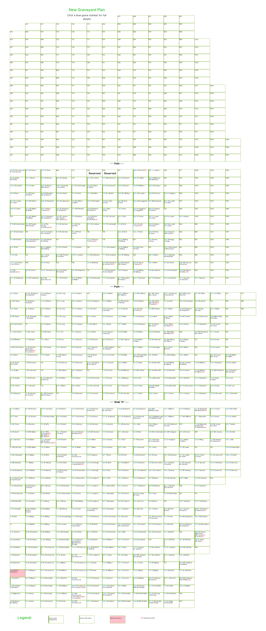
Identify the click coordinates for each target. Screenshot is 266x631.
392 (150, 439)
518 (196, 363)
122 (42, 309)
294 (119, 563)
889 (150, 262)
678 (57, 232)
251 (103, 578)
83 (27, 293)
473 (180, 447)
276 (104, 386)
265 (103, 470)
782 (104, 216)
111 (42, 393)
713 (73, 224)
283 (103, 332)
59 (26, 478)
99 (42, 486)
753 (88, 178)
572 (11, 270)
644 (42, 232)
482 (180, 378)
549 (212, 316)
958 (181, 270)
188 (73, 432)
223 (88, 478)
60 (26, 470)
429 (165, 470)
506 (196, 455)
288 (104, 293)
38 (11, 324)
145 (58, 447)
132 (57, 547)
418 (165, 555)
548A (227, 463)
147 (58, 432)
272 (103, 416)
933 (165, 193)
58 (27, 486)
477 (180, 416)
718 (73, 186)
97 (42, 501)
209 (88, 586)
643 (42, 239)
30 (11, 386)
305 (119, 478)
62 (27, 455)
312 (119, 424)
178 (73, 509)
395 (150, 416)
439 (165, 393)
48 (26, 563)
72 (26, 378)
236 (88, 378)
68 (26, 409)
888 (150, 270)
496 (196, 532)
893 (150, 232)
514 (196, 393)
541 (211, 378)
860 (135, 216)
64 (26, 439)
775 (103, 270)
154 (57, 378)
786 (104, 186)
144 (58, 455)
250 (103, 586)
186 (73, 447)
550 (212, 309)
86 (42, 586)
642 (42, 247)
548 (211, 324)
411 (150, 293)
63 (26, 447)
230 (88, 424)
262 (103, 493)
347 (135, 470)
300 (119, 516)
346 (134, 478)
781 (104, 224)
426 (165, 493)
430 (165, 463)
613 (27, 209)
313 (119, 416)
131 (57, 555)
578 (11, 224)
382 (150, 516)
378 (150, 547)
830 (119, 178)
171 (73, 563)
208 (88, 593)
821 (119, 247)
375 (150, 570)
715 (73, 209)
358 (134, 386)
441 (165, 378)
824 (119, 224)
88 (42, 570)
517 (196, 370)
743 (88, 255)
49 (26, 555)
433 (165, 439)
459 (180, 555)
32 (11, 370)
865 (135, 178)
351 (134, 439)
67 (27, 416)
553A (227, 416)
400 (150, 378)
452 (165, 293)
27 (11, 409)
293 (119, 570)
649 (42, 193)
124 (42, 293)
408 (150, 316)
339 (134, 532)
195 (73, 378)
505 (196, 463)
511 (196, 416)
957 (180, 278)
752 (88, 186)
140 (57, 486)
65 (26, 432)
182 (73, 478)
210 (88, 578)
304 (119, 486)
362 (135, 355)
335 (135, 563)
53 (27, 524)
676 (57, 247)
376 (150, 563)
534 (212, 432)
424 (165, 509)
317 (119, 386)
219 (88, 509)
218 (88, 516)
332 (135, 586)
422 (165, 524)
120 (42, 324)
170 (73, 570)
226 (88, 455)
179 (73, 501)
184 (73, 463)
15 (11, 493)
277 (103, 378)
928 (165, 232)
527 (196, 293)
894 (150, 224)
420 (165, 540)
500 (196, 501)
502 (196, 486)
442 (165, 370)
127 (57, 586)
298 (119, 532)
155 (57, 370)
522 (196, 332)
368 (135, 309)
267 (103, 455)
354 (134, 416)
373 (150, 586)
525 (196, 309)
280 (103, 355)
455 (181, 586)
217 (88, 524)
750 (88, 201)
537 (212, 409)
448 (165, 324)
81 (27, 309)
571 (11, 278)
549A (227, 455)
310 (119, 439)
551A (227, 439)
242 (88, 332)
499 (196, 509)
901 (150, 170)
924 (165, 262)
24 (11, 432)
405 (150, 339)
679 (57, 224)
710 (73, 247)
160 (57, 332)
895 (150, 216)
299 (119, 524)
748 (88, 216)
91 (42, 547)
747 (88, 224)
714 (73, 216)
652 (42, 170)
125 (57, 601)
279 (104, 363)
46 (26, 578)
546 (211, 339)
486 (180, 347)
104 (42, 447)
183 (73, 470)
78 (26, 332)
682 (58, 201)
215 (88, 540)
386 (150, 486)
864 (134, 186)
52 (27, 532)
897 (150, 201)
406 (150, 332)
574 (11, 255)
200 (73, 339)
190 (73, 416)
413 (165, 593)
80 (26, 316)
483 (180, 370)
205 (73, 301)
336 (135, 555)
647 (42, 209)
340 (134, 524)
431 (165, 455)
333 (135, 578)
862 (135, 201)
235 (88, 386)
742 (88, 262)
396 (150, 409)
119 (42, 332)
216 (88, 532)
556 (227, 378)
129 (57, 570)
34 (11, 355)
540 (212, 386)
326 (119, 316)
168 (73, 586)
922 (165, 278)
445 (165, 347)
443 (165, 363)
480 (180, 393)
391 (150, 447)
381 (150, 524)
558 (227, 363)
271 (103, 424)
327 (119, 309)
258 (103, 524)
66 (26, 424)
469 (181, 478)
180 (73, 493)
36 (11, 339)
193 (73, 393)
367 (134, 316)
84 (42, 601)
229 (88, 432)
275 (104, 393)
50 (27, 547)
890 (150, 255)
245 (88, 309)
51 (26, 540)
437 (165, 409)
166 (73, 601)
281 (103, 347)
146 (57, 439)
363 (135, 347)
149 (58, 416)
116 (42, 355)
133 (57, 540)
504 (196, 470)
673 (58, 270)
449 (165, 316)
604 (27, 278)
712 (73, 232)
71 (27, 386)
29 (11, 393)
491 (180, 309)
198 (73, 355)
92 (42, 540)
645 (42, 224)
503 (196, 478)
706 (73, 278)
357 (134, 393)
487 (180, 339)
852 (135, 278)
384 (150, 501)
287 (103, 301)
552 (212, 293)
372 (150, 593)
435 (165, 424)
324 (119, 332)
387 (150, 478)
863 (135, 193)
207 (88, 601)
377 (150, 555)
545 (211, 347)
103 (42, 455)
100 (42, 478)
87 (42, 578)
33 (11, 363)
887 (150, 278)
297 (119, 540)
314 (119, 409)
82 (26, 301)
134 (57, 532)
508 (196, 439)
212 (88, 563)
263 (103, 486)
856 (134, 247)
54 (26, 516)
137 (57, 509)
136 (57, 516)
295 (119, 555)
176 (73, 524)
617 (27, 178)
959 (181, 262)
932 (165, 201)
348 (134, 463)
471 (180, 463)
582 (11, 193)
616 (27, 186)
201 (73, 332)
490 (180, 316)
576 (11, 239)
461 (180, 540)
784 (104, 201)
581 (11, 201)
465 (180, 509)
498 (196, 516)
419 (165, 547)
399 (150, 386)
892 (150, 239)
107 (42, 424)
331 (134, 593)
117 (42, 347)
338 (134, 540)
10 (11, 532)
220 (88, 501)
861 (135, 209)
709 (73, 255)
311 (119, 432)
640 (42, 262)
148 (57, 424)
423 (165, 516)
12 (11, 516)
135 (57, 524)
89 (42, 563)
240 (88, 347)
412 (165, 601)
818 (119, 270)
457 (180, 570)
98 (42, 493)
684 (58, 186)
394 (150, 424)
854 (135, 262)
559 (227, 355)
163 (58, 309)
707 (73, 270)
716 (73, 201)
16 (11, 486)
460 (181, 547)
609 (27, 239)
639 (42, 270)
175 (73, 532)
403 (150, 355)
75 (26, 355)
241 (88, 339)
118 (42, 339)
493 (181, 293)
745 (88, 239)
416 (165, 570)
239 (88, 355)
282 (104, 339)
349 (134, 455)
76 (26, 347)
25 (11, 424)
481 (181, 386)
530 (211, 463)
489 (180, 324)
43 (26, 601)
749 (88, 209)
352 (134, 432)
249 (104, 593)
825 (119, 216)
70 (26, 393)
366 (134, 324)
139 (57, 493)
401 (150, 370)
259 (103, 516)
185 (73, 455)
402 (150, 363)
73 (26, 370)
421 (165, 532)
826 (119, 209)
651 (42, 178)
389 (150, 463)
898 (150, 193)
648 (42, 201)
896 (150, 209)
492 (181, 301)
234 (88, 393)
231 (88, 416)
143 (57, 463)
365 (134, 332)
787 (103, 178)
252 (103, 570)
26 (11, 416)
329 (119, 293)
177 (73, 516)
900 (150, 178)
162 (58, 316)
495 (196, 540)
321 (119, 355)
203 (73, 316)
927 (165, 239)
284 (103, 324)
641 (42, 255)
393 (150, 432)
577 (11, 232)
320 (119, 363)
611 (27, 224)
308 (119, 455)
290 (119, 593)
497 (196, 524)
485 (180, 355)
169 (73, 578)
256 (103, 540)
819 (119, 262)
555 (227, 386)
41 (11, 301)
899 (150, 186)
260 (103, 509)
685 (58, 178)
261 (103, 501)
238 (88, 363)
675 (58, 255)
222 (88, 486)
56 (26, 501)
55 (27, 509)
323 (119, 339)
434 (165, 432)
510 (196, 424)
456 (181, 578)
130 (57, 563)
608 (27, 247)
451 (165, 301)
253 (103, 563)
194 (73, 386)
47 (26, 570)
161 (58, 324)
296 (119, 547)
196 (73, 370)
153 (58, 386)
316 (119, 393)
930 (165, 216)
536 (211, 416)
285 (103, 316)
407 (150, 324)
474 (181, 439)
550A (227, 447)
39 (11, 316)
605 (27, 270)
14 (11, 501)
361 (134, 363)
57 (26, 493)
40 (11, 309)
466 (180, 501)
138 (58, 501)
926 (165, 247)
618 (27, 170)
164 (58, 301)
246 (88, 301)
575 (11, 247)
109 (42, 409)
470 (180, 470)
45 (26, 586)
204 (73, 309)
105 (42, 439)
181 (73, 486)
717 (73, 193)
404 (150, 347)
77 (26, 339)
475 (181, 432)
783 (104, 209)
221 (88, 493)
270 (103, 432)
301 (119, 509)
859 (134, 224)
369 (134, 301)
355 (134, 409)
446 (165, 339)
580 (11, 209)
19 (11, 463)
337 (134, 547)
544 (212, 355)
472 (180, 455)
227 (88, 447)
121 (42, 316)
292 (119, 578)
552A (227, 432)
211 (88, 570)
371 (150, 601)
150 (57, 409)
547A (227, 470)
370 (135, 293)
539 (211, 393)
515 (196, 386)
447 (165, 332)
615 (26, 193)
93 (42, 532)
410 (150, 301)
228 (88, 439)
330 (134, 601)
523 (196, 324)
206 (73, 293)
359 (134, 378)
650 (42, 186)
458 (181, 563)
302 (119, 501)
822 (119, 239)
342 (135, 509)
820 (119, 255)
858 (134, 232)
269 (103, 439)
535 (211, 424)
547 (211, 332)
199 (73, 347)
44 (26, 593)
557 (227, 370)
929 (165, 224)
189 (73, 424)
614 (27, 201)
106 (42, 432)
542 (212, 370)
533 (211, 439)
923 (165, 270)
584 (11, 178)
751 (88, 193)
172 (73, 555)
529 (211, 470)
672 (58, 278)
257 (103, 532)
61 (26, 463)
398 (150, 393)
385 (150, 493)
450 (165, 309)
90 (42, 555)
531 (211, 455)
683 (58, 193)
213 (88, 555)
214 (88, 547)
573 (11, 262)
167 (73, 593)
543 (211, 363)
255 (103, 547)
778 (103, 247)
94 (42, 524)
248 (103, 601)
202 (73, 324)
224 (88, 470)
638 (42, 278)
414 (165, 586)
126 (57, 593)
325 (119, 324)
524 (196, 316)
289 (119, 601)
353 (134, 424)
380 (150, 532)
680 (57, 216)
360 (134, 370)
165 (57, 293)
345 (134, 486)
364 (134, 339)
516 (196, 378)
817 (119, 278)
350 (135, 447)
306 (119, 470)
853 (134, 270)
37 (11, 332)
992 (196, 278)
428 (165, 478)
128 (57, 578)
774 (103, 278)
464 (180, 516)
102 (42, 463)
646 (42, 216)
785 (104, 193)
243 (88, 324)
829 (119, 186)
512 (196, 409)
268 (103, 447)
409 (150, 309)
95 (42, 516)
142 (57, 470)
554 (227, 393)
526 (196, 301)
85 (42, 593)
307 (119, 463)
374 (150, 578)
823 (119, 232)
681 (58, 209)
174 (73, 540)
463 (181, 524)
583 (11, 186)
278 (103, 370)
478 (180, 409)
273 (103, 409)
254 (104, 555)
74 (26, 363)
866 (135, 170)
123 (42, 301)
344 (135, 493)
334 (134, 570)
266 (103, 463)
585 (11, 170)
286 (103, 309)
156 (57, 363)
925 (165, 255)
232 (88, 409)
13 (11, 509)
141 (57, 478)
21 (11, 455)
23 (11, 439)
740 (88, 278)
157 (57, 355)
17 (11, 478)
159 (57, 339)
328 (119, 301)
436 (165, 416)
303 (119, 493)
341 (134, 516)
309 (119, 447)
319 (119, 370)
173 (73, 547)
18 (11, 470)
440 (165, 386)
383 (150, 509)
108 (42, 416)
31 (11, 378)
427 (165, 486)
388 (150, 470)
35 (11, 347)
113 (42, 378)
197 (73, 363)
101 (42, 470)
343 (135, 501)
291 (119, 586)
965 (180, 216)
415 (165, 578)
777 (103, 255)
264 (104, 478)
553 (227, 424)
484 (181, 363)
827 (119, 201)
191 (73, 409)
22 (11, 447)
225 (88, 463)
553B (227, 409)
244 (88, 316)
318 (119, 378)
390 (150, 455)
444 (165, 355)
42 (11, 293)
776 (104, 262)
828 (119, 193)
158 (57, 347)
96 (42, 509)
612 (27, 216)
